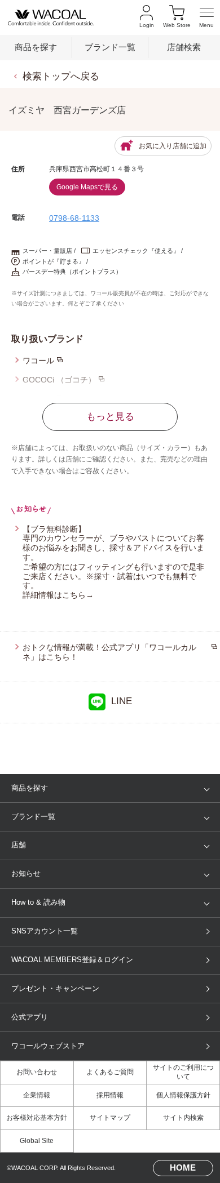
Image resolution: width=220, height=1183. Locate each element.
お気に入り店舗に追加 (172, 146)
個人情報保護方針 (183, 1095)
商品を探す (36, 47)
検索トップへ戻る (61, 76)
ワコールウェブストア (48, 1046)
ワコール (38, 360)
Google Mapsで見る (87, 187)
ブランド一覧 (110, 47)
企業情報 (36, 1095)
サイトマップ (110, 1118)
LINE (121, 701)
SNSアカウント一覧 (44, 931)
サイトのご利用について (183, 1072)
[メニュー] (206, 17)
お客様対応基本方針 (36, 1118)
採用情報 (110, 1095)
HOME (183, 1167)
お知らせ (26, 873)
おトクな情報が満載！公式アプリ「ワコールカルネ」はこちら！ (109, 652)
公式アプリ (29, 1017)
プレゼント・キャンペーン (55, 988)
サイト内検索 (183, 1118)
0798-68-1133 (74, 218)
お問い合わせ (36, 1072)
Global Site (37, 1141)
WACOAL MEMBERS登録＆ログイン (72, 959)
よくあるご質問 (110, 1072)
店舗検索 (184, 47)
